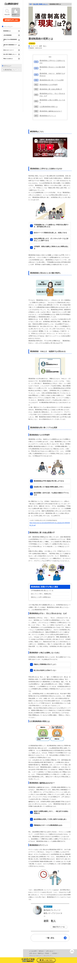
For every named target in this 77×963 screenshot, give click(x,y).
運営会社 (41, 951)
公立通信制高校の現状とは (49, 106)
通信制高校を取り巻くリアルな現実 (52, 80)
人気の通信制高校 (7, 35)
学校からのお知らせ (8, 58)
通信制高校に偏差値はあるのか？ (51, 111)
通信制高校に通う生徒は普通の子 (51, 89)
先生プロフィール (59, 927)
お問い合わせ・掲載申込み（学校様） (39, 953)
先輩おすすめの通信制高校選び (10, 40)
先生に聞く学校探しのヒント (10, 54)
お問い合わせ (49, 951)
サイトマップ (47, 955)
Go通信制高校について (10, 69)
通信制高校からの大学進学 (49, 84)
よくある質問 (33, 951)
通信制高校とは (7, 30)
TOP (30, 4)
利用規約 (54, 953)
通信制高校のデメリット (48, 116)
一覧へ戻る (50, 938)
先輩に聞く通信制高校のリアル (10, 45)
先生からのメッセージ (8, 50)
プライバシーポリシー (35, 955)
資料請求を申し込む (11, 20)
